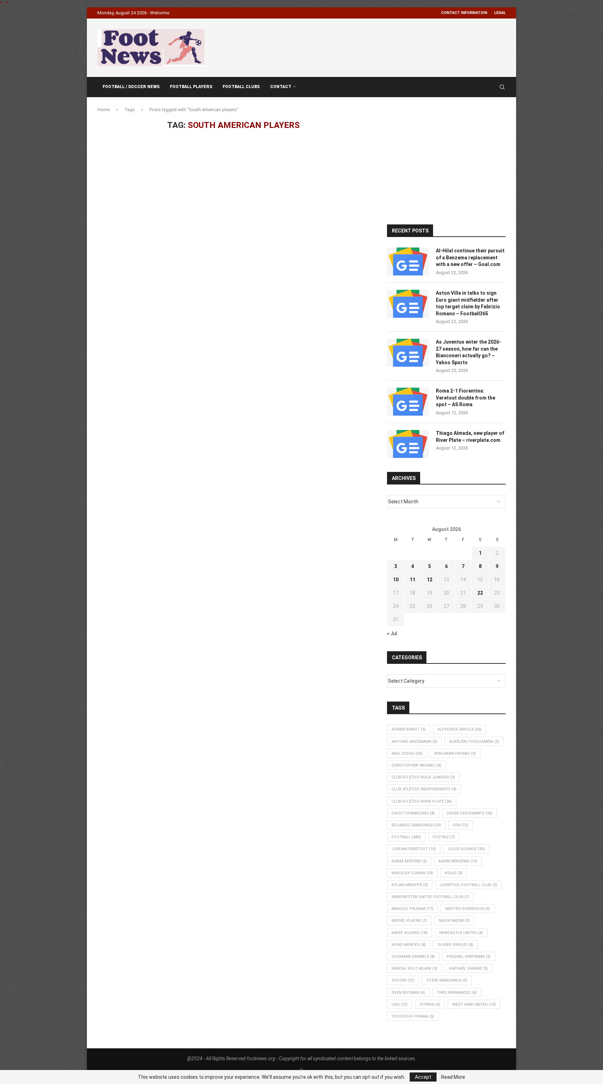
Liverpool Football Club (468, 885)
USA (400, 1004)
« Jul (392, 633)
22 (480, 593)
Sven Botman (408, 992)
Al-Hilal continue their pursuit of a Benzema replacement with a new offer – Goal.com (470, 257)
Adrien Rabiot (409, 729)
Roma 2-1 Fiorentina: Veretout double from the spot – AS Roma (465, 397)
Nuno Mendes (409, 944)
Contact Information (464, 12)
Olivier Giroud (455, 944)
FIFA (460, 825)
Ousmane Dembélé (413, 956)
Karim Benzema (458, 861)
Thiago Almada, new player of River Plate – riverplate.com (470, 436)
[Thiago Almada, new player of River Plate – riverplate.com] (408, 444)
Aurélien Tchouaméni (474, 741)
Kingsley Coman (412, 873)
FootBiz (444, 837)
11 (412, 579)
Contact (280, 86)
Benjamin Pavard (455, 753)
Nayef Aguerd (409, 933)
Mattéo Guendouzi (467, 908)
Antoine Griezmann (414, 741)
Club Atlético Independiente (424, 789)
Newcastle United (461, 933)
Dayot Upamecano (413, 813)
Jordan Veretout (414, 849)
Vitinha (429, 1004)
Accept (423, 1077)
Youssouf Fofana (413, 1016)
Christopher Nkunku (416, 765)
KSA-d (453, 873)
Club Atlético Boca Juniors (423, 777)
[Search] (502, 87)
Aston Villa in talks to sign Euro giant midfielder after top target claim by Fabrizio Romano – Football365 (468, 303)
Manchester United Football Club (430, 897)
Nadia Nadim (454, 920)
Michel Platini (409, 920)
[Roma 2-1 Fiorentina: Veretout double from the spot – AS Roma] (408, 402)
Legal (500, 12)
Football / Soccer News (131, 86)
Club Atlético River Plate (422, 801)
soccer (403, 980)
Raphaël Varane (468, 968)
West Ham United (474, 1004)
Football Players (191, 86)
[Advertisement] (379, 46)
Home (103, 109)
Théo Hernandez (457, 992)
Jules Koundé (466, 849)
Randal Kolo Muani (414, 968)
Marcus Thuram (412, 908)
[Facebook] (485, 87)
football (406, 837)
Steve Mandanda (446, 980)
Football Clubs (241, 86)
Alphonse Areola (460, 729)
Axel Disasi (407, 753)
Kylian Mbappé (410, 885)
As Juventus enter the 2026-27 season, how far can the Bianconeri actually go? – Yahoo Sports (468, 352)
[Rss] (492, 87)
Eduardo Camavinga (416, 825)
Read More (453, 1077)
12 (429, 579)
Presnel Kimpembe (469, 956)
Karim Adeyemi (409, 861)
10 (396, 579)
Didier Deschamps (469, 813)
